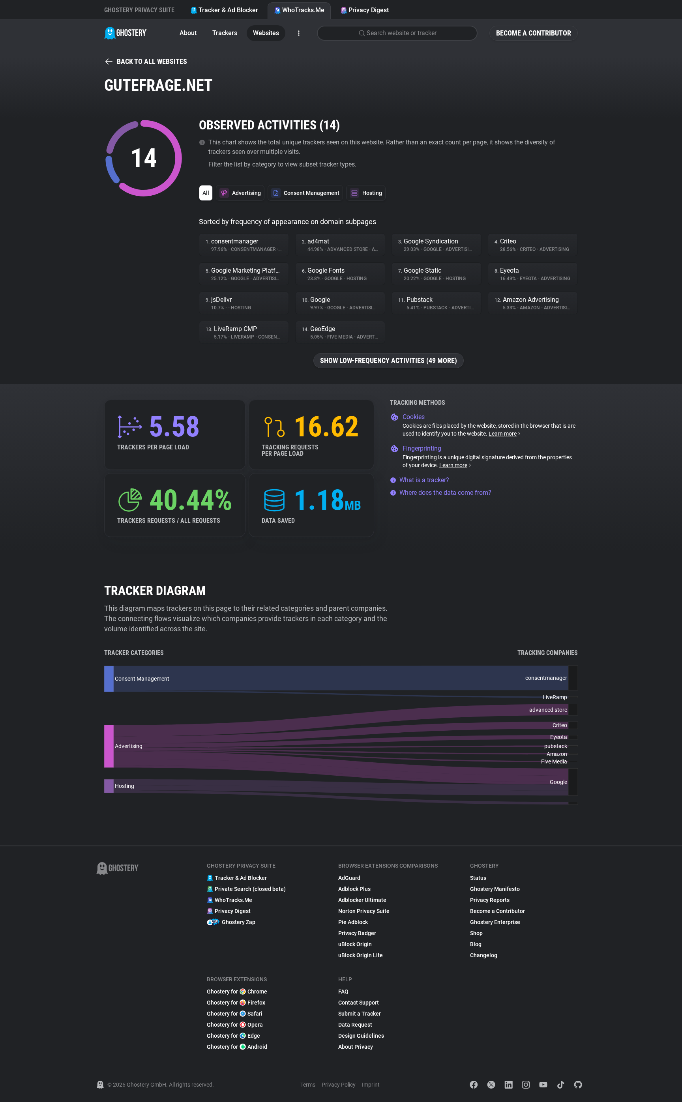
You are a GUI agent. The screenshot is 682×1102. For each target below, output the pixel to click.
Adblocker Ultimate (362, 900)
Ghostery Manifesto (495, 889)
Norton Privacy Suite (364, 911)
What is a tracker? (424, 480)
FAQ (343, 991)
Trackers (224, 33)
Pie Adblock (353, 922)
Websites (266, 33)
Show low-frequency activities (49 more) (388, 360)
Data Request (355, 1025)
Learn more (503, 433)
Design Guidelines (361, 1036)
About (188, 33)
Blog (476, 944)
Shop (476, 933)
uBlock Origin (355, 944)
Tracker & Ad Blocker (228, 10)
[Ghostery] (125, 33)
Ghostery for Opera (235, 1025)
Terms (307, 1084)
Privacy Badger (357, 933)
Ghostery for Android (237, 1047)
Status (478, 878)
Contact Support (358, 1002)
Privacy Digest (368, 10)
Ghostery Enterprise (495, 922)
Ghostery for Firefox (236, 1002)
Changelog (483, 955)
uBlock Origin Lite (360, 955)
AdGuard (349, 878)
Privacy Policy (339, 1084)
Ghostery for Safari (234, 1013)
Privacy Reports (490, 900)
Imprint (371, 1084)
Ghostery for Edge (233, 1036)
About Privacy (355, 1047)
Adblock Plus (354, 889)
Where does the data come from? (445, 492)
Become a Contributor (533, 33)
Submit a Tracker (359, 1013)
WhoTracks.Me (303, 10)
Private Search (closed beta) (250, 889)
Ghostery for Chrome (237, 991)
